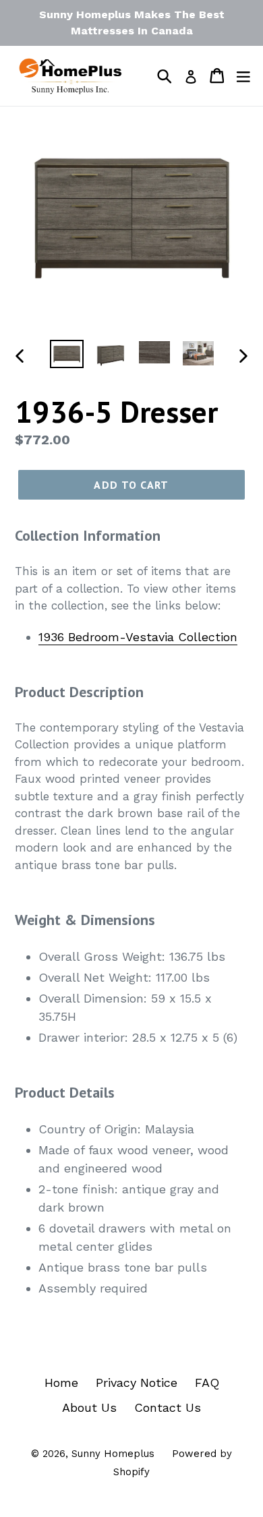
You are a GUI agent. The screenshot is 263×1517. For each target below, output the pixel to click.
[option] (67, 354)
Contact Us (167, 1407)
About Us (89, 1407)
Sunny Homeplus (112, 1454)
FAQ (207, 1382)
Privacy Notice (136, 1382)
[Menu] (243, 75)
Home (61, 1382)
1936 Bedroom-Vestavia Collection (137, 637)
